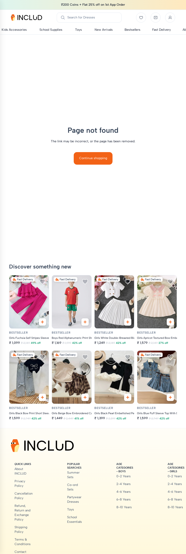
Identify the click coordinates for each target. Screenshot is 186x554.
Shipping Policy (21, 529)
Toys (70, 509)
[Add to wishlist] (42, 281)
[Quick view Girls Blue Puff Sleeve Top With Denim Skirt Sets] (170, 397)
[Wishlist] (141, 18)
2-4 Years (123, 484)
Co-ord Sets (72, 487)
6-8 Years (123, 499)
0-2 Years (123, 476)
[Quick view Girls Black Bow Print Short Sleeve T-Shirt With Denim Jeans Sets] (42, 397)
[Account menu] (170, 18)
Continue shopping (93, 158)
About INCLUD (20, 471)
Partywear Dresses (74, 499)
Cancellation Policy (24, 496)
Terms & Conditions (23, 542)
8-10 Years (124, 507)
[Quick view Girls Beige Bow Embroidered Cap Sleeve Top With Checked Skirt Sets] (85, 397)
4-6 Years (123, 492)
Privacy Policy (20, 483)
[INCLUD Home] (26, 17)
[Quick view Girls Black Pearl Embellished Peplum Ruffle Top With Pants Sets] (127, 397)
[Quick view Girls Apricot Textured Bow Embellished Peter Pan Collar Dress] (170, 322)
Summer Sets (73, 475)
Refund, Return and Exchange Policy (22, 512)
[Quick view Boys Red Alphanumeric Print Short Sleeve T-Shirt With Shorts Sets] (85, 322)
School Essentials (74, 519)
